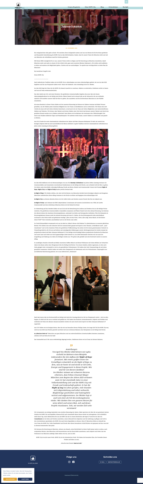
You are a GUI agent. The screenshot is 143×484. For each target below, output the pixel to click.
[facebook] (73, 462)
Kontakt (125, 7)
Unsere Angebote (74, 7)
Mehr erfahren (10, 479)
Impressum (68, 475)
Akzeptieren (25, 479)
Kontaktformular (114, 462)
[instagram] (69, 462)
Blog (102, 7)
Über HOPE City (90, 7)
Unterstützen (113, 7)
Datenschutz (74, 475)
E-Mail (102, 462)
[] (126, 2)
